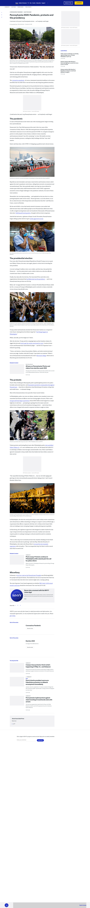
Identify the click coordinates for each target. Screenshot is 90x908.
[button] (6, 905)
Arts (31, 3)
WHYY (8, 3)
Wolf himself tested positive (23, 213)
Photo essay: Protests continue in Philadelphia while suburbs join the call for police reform (38, 559)
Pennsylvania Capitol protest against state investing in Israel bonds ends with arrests (39, 700)
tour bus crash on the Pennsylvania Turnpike (29, 575)
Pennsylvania (20, 7)
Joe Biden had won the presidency (36, 279)
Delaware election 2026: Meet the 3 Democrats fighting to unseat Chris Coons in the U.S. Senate (69, 63)
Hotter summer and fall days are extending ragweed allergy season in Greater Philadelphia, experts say (69, 55)
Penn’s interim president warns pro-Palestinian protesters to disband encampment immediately (37, 682)
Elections (13, 7)
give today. (13, 616)
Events (34, 3)
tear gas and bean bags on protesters (19, 400)
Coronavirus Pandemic (16, 12)
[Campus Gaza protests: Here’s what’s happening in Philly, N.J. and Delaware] (17, 668)
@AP (14, 723)
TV (28, 3)
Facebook (15, 605)
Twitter (18, 605)
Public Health (28, 7)
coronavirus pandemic (18, 80)
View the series (30, 628)
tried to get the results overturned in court (31, 343)
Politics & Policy (29, 364)
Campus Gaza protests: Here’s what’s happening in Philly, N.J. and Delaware (38, 666)
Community (7, 7)
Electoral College (41, 355)
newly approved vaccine (36, 218)
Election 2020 (27, 12)
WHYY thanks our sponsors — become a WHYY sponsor (31, 111)
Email (20, 605)
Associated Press (14, 24)
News (17, 3)
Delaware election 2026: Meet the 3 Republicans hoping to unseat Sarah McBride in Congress (68, 71)
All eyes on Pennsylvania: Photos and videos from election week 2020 (38, 367)
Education (38, 3)
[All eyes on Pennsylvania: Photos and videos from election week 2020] (17, 370)
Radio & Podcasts (23, 3)
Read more (14, 721)
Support (43, 3)
